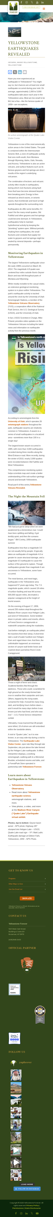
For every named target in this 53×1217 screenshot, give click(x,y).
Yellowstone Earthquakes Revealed (23, 48)
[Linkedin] (42, 2)
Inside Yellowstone (27, 62)
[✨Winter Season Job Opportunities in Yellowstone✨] (16, 1175)
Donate (27, 898)
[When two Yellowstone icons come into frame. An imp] (16, 1087)
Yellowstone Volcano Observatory (24, 303)
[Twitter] (31, 2)
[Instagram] (26, 2)
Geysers (12, 62)
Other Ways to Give (16, 884)
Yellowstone (15, 65)
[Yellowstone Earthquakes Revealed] (14, 32)
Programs (12, 878)
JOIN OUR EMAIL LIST (31, 7)
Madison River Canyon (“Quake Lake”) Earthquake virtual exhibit (26, 813)
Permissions (18, 1208)
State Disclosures (33, 1208)
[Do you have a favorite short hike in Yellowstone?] (16, 1137)
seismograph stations (18, 425)
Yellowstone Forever (32, 767)
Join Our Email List (15, 889)
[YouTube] (37, 2)
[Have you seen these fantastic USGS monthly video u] (16, 1162)
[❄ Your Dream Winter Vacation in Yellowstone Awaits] (16, 1112)
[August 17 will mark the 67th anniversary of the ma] (16, 1100)
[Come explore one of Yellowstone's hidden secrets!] (16, 1150)
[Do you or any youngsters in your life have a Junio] (16, 1125)
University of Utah (16, 421)
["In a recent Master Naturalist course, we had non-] (16, 1075)
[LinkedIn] (26, 1213)
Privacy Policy (32, 1205)
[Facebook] (21, 2)
